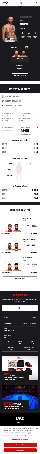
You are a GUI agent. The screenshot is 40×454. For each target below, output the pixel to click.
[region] (20, 440)
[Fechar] (37, 429)
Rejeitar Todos (20, 445)
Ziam (24, 258)
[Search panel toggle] (37, 3)
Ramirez (26, 239)
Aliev (24, 218)
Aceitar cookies (20, 450)
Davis (30, 218)
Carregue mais (20, 279)
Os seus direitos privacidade (20, 439)
